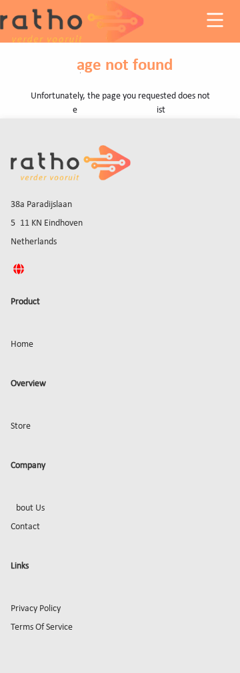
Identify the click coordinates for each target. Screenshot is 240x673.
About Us (28, 508)
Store (21, 426)
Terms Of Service (42, 627)
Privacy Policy (36, 609)
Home (22, 344)
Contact (25, 527)
